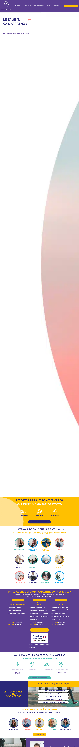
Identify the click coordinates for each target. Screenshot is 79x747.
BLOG (48, 5)
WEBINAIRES (56, 5)
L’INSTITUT (17, 5)
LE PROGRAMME (27, 5)
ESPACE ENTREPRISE (39, 5)
